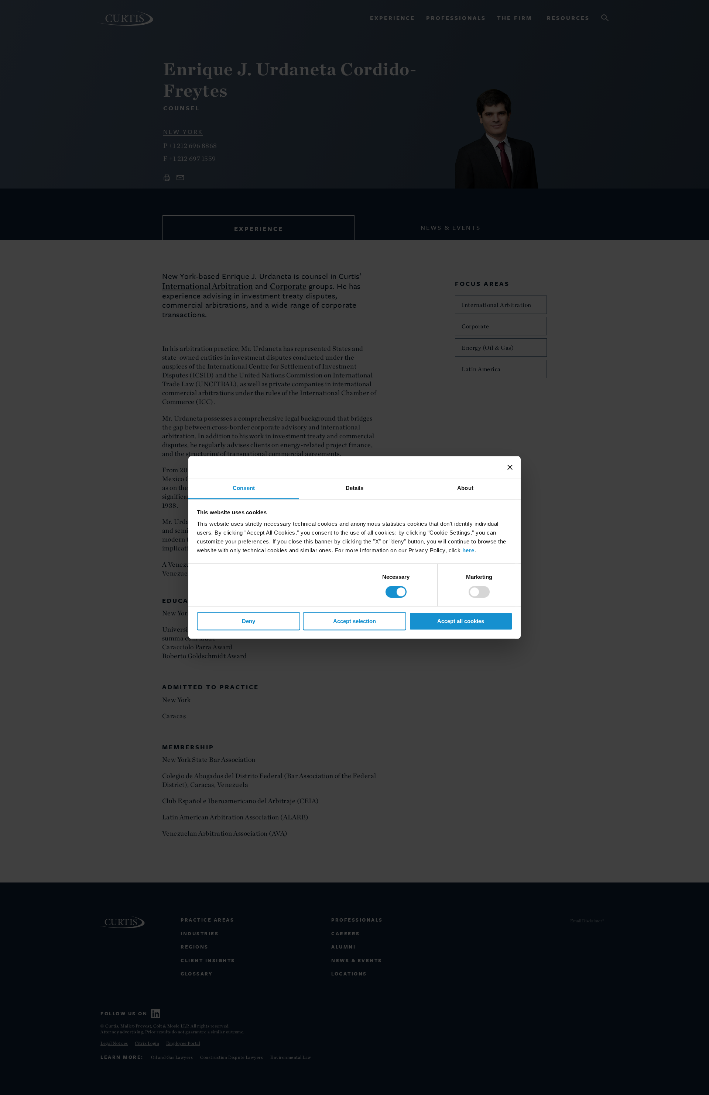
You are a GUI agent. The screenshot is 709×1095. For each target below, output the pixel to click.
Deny (248, 621)
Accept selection (354, 621)
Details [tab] (355, 488)
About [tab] (465, 488)
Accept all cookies (460, 621)
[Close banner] (510, 467)
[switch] (479, 592)
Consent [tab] (244, 488)
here (468, 550)
